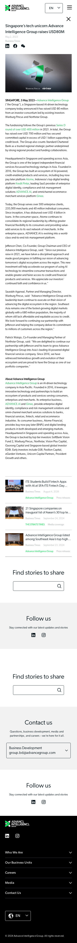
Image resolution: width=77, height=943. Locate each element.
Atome (30, 179)
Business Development (32, 750)
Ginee (40, 196)
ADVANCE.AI (23, 192)
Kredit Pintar (22, 183)
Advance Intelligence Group (53, 100)
